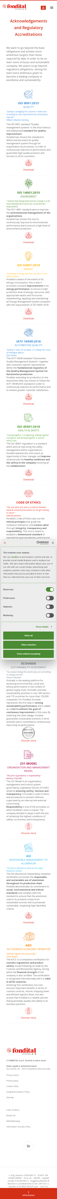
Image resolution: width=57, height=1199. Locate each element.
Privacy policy (12, 1080)
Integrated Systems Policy (18, 1091)
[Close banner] (53, 543)
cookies (15, 557)
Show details (42, 627)
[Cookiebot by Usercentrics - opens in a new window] (37, 543)
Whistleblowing (13, 1121)
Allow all (28, 635)
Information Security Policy (18, 1126)
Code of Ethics (12, 1110)
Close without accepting (28, 654)
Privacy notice (12, 1075)
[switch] (50, 598)
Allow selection (28, 645)
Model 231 (11, 1115)
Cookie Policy (12, 1086)
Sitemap (10, 1097)
